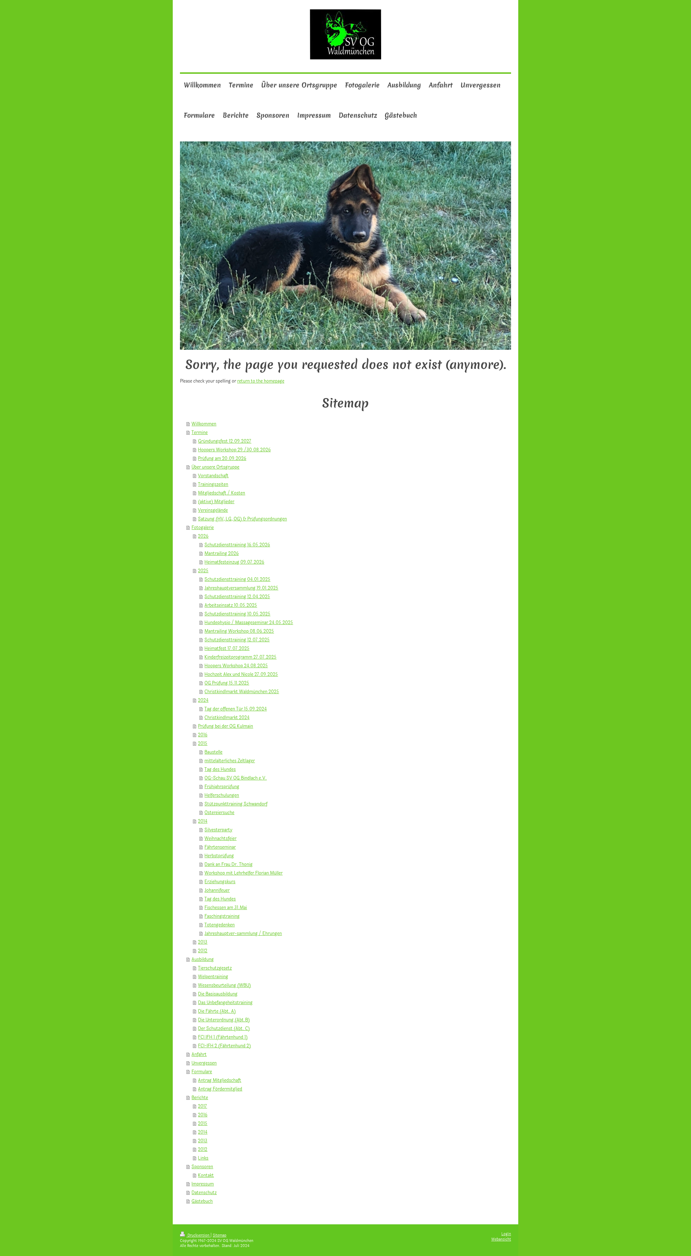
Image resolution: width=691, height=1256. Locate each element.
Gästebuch (202, 1201)
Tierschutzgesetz (215, 968)
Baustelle (213, 752)
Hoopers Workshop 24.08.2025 (236, 666)
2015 (202, 743)
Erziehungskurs (219, 881)
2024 (203, 700)
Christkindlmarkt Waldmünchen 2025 (241, 691)
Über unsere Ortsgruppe (215, 467)
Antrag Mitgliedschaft (219, 1080)
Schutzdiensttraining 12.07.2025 (237, 640)
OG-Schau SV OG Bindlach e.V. (235, 778)
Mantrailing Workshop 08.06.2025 (239, 631)
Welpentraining (213, 976)
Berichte (199, 1097)
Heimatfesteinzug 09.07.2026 (234, 562)
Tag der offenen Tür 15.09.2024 (235, 709)
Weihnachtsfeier (220, 838)
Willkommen (203, 424)
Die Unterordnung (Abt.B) (224, 1020)
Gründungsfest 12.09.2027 (224, 441)
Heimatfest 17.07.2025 (226, 648)
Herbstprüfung (219, 856)
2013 (202, 942)
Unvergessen (204, 1063)
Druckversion (198, 1235)
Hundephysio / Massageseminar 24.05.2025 (248, 622)
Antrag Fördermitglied (220, 1089)
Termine (199, 432)
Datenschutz (204, 1192)
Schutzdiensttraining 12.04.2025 (237, 596)
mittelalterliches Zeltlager (229, 761)
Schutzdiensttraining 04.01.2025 (237, 579)
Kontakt (206, 1175)
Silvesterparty (218, 830)
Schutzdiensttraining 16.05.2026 (237, 545)
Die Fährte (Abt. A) (217, 1011)
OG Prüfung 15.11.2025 (226, 683)
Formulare (201, 1071)
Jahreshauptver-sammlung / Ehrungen (243, 933)
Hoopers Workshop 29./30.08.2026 (234, 450)
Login (506, 1234)
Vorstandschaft (213, 476)
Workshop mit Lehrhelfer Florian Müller (243, 873)
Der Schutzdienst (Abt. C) (224, 1028)
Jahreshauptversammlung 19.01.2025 (241, 588)
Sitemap (219, 1235)
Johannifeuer (217, 890)
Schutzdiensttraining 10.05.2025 (237, 614)
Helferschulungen (221, 795)
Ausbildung (202, 959)
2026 (203, 536)
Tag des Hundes (220, 769)
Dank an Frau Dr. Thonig (228, 864)
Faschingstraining (222, 916)
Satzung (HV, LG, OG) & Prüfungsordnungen (242, 519)
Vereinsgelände (213, 510)
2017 (202, 1106)
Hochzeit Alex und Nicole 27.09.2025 (241, 674)
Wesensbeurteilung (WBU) (224, 985)
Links (203, 1158)
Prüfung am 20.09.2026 (222, 458)
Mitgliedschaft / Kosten (221, 493)
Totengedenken (219, 925)
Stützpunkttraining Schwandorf (235, 804)
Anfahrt (199, 1054)
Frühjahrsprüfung (221, 786)
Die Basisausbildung (218, 994)
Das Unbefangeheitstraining (225, 1002)
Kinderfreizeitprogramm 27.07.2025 (240, 657)
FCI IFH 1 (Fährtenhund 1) (223, 1037)
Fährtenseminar (220, 847)
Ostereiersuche (219, 812)
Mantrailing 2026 (221, 553)
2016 (202, 735)
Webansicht (501, 1239)
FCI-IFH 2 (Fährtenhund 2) (224, 1046)
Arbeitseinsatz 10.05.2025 (230, 605)
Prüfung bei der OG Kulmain (225, 726)
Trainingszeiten (213, 484)
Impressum (202, 1184)
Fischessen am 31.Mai (225, 907)
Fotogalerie (202, 527)
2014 (202, 821)
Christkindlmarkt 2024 (226, 717)
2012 (202, 951)
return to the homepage (260, 381)
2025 (203, 571)
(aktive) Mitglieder (216, 501)
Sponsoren (202, 1167)
